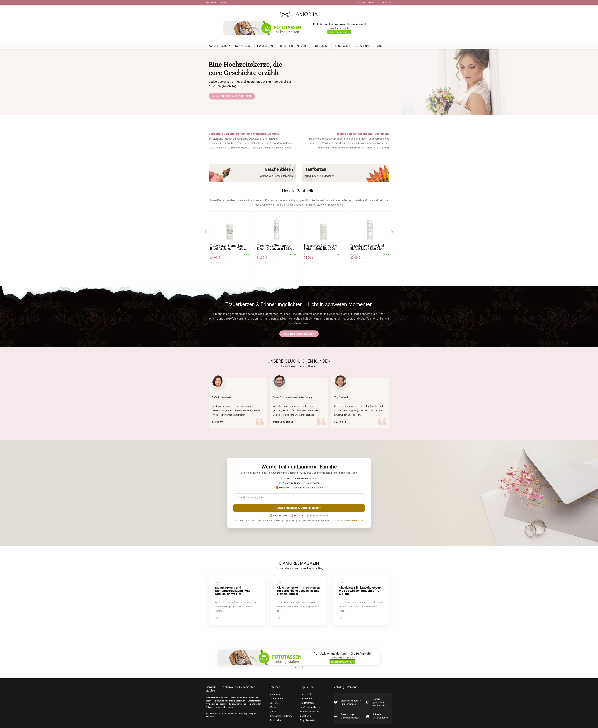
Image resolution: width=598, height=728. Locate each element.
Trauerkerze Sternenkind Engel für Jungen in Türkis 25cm (274, 249)
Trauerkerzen (307, 703)
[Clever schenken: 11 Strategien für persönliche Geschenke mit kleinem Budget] (299, 600)
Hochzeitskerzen (219, 45)
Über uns (274, 703)
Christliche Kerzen (293, 45)
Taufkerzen (242, 45)
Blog (379, 45)
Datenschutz (276, 698)
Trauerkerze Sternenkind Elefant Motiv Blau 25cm (367, 247)
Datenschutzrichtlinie (352, 520)
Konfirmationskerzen (310, 707)
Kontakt (274, 711)
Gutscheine (275, 720)
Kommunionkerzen (309, 711)
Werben (273, 707)
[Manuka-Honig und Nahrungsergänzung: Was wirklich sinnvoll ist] (237, 600)
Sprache (223, 3)
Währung (209, 3)
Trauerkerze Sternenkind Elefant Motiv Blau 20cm (321, 247)
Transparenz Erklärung (281, 716)
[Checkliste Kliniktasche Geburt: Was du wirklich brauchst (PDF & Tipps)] (361, 600)
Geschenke (305, 716)
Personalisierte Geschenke (352, 45)
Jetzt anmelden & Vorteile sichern (299, 507)
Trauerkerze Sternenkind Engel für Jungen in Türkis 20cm (227, 249)
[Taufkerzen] (345, 173)
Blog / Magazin (307, 720)
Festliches (319, 45)
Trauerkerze (265, 45)
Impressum (275, 694)
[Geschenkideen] (252, 173)
